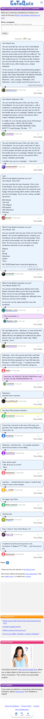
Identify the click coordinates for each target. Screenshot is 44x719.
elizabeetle (10, 473)
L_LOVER (9, 490)
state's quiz (9, 576)
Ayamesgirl (10, 554)
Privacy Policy (26, 706)
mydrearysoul (11, 90)
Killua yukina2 (11, 505)
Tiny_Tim (9, 534)
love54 (8, 218)
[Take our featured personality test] (22, 656)
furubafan (10, 436)
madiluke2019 (11, 166)
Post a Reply (38, 93)
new (29, 39)
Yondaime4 (10, 416)
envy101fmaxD (12, 401)
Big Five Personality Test (28, 669)
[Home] (22, 3)
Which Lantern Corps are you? (14, 630)
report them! (19, 692)
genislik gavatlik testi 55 (12, 627)
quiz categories (31, 574)
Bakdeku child (11, 310)
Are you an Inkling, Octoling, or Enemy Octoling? (21, 634)
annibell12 (10, 274)
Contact (36, 706)
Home (16, 715)
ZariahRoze (10, 453)
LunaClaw (10, 134)
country (28, 576)
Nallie (8, 370)
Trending (28, 715)
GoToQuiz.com (28, 569)
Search (22, 715)
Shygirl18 (9, 519)
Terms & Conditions (12, 706)
